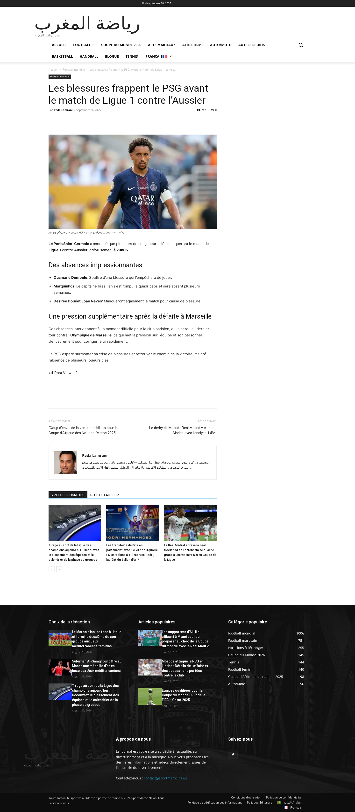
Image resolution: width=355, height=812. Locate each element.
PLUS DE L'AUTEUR (104, 495)
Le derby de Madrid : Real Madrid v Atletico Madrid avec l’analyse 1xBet (183, 430)
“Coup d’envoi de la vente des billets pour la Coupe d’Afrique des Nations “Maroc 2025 (83, 430)
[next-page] (59, 569)
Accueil (53, 70)
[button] (300, 45)
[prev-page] (52, 569)
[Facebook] (53, 121)
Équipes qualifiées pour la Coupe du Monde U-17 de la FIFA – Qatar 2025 (183, 695)
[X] (64, 121)
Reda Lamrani (63, 110)
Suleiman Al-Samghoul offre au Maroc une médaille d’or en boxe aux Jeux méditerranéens (96, 666)
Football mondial (74, 70)
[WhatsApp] (87, 121)
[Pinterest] (75, 121)
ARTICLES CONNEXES (68, 495)
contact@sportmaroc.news (165, 778)
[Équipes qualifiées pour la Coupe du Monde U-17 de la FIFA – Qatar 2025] (150, 696)
